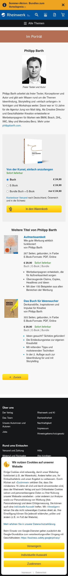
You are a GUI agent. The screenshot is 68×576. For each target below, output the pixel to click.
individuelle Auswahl (24, 506)
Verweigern (53, 506)
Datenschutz (41, 572)
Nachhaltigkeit (44, 423)
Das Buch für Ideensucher (41, 304)
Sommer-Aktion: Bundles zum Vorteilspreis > (26, 4)
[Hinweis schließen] (63, 4)
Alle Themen (36, 23)
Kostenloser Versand (16, 197)
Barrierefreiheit (44, 417)
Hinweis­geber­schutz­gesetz (50, 433)
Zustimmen (22, 482)
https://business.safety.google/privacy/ (40, 537)
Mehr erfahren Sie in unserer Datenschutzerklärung (29, 524)
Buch (12, 179)
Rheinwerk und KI (46, 412)
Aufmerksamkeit (38, 240)
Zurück (17, 377)
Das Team (7, 417)
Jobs (4, 431)
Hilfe (39, 450)
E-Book (13, 185)
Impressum (26, 572)
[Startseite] (15, 15)
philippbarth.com (11, 125)
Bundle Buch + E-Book (22, 191)
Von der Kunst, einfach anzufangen (29, 169)
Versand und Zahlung (13, 450)
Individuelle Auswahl (34, 554)
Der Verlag (7, 412)
